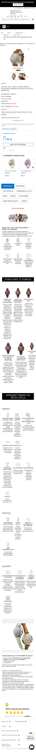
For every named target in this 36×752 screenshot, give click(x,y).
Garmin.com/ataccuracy (11, 676)
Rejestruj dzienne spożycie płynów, (29, 472)
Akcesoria (20, 186)
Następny (27, 76)
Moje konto (5, 721)
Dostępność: (4, 101)
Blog (5, 196)
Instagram (23, 196)
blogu (15, 735)
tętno (7, 423)
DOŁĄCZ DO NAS (18, 4)
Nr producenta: (5, 94)
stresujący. (8, 452)
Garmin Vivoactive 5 (11, 666)
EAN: (2, 96)
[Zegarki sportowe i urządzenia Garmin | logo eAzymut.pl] (18, 12)
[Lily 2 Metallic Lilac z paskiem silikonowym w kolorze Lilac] (28, 163)
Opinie (24, 201)
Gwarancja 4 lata (24, 191)
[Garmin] (3, 83)
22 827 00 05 (16, 117)
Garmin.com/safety (19, 683)
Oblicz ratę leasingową (18, 144)
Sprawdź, (28, 581)
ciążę (31, 427)
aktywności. (31, 531)
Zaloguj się (19, 8)
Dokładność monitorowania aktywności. (12, 670)
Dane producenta (10, 201)
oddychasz (7, 500)
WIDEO (13, 196)
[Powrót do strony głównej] (2, 33)
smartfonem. (19, 679)
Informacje (8, 186)
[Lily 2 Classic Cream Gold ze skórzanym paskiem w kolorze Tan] (13, 76)
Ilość (4, 147)
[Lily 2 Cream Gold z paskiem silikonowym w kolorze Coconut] (12, 163)
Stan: (2, 98)
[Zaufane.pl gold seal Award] (7, 705)
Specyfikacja (8, 191)
